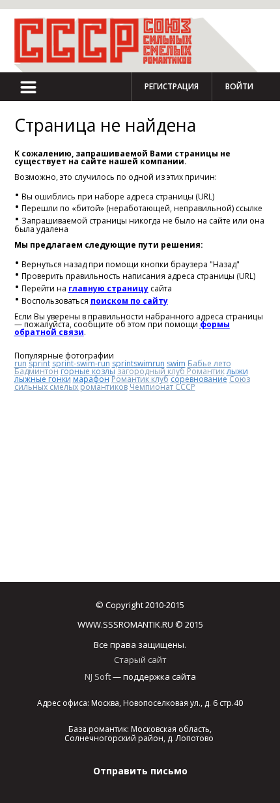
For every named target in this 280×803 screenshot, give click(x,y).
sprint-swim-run (81, 363)
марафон (91, 379)
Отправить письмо (140, 771)
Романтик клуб (140, 379)
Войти (239, 86)
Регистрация (172, 86)
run (20, 363)
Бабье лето (209, 363)
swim (176, 363)
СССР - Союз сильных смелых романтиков (108, 41)
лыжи (237, 371)
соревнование (199, 379)
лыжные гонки (42, 379)
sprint (39, 363)
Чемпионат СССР (162, 386)
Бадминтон (36, 371)
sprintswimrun (138, 363)
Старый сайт (140, 659)
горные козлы (88, 371)
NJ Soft (98, 676)
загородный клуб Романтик (171, 371)
